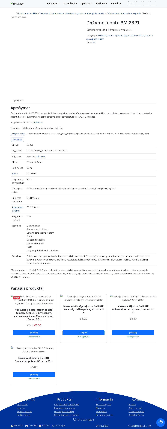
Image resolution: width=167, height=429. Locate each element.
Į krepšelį (34, 332)
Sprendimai (69, 3)
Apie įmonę (22, 404)
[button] (28, 399)
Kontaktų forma (136, 415)
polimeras (37, 122)
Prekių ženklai (23, 415)
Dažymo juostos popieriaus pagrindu (115, 35)
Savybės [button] (17, 139)
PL (145, 426)
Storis (15, 173)
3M (94, 42)
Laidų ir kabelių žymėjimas (66, 404)
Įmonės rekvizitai (136, 411)
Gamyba (21, 408)
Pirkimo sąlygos (103, 404)
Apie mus (86, 3)
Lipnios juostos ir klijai (64, 411)
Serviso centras (24, 411)
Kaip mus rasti (135, 408)
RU (149, 426)
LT (131, 3)
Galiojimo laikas (18, 133)
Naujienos (100, 408)
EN (141, 426)
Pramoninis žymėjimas (64, 408)
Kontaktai (116, 3)
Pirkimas (100, 3)
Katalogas (52, 3)
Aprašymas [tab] (18, 100)
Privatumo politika (104, 415)
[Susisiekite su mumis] (160, 422)
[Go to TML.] (13, 13)
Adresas (132, 404)
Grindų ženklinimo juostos (66, 415)
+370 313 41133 (85, 419)
